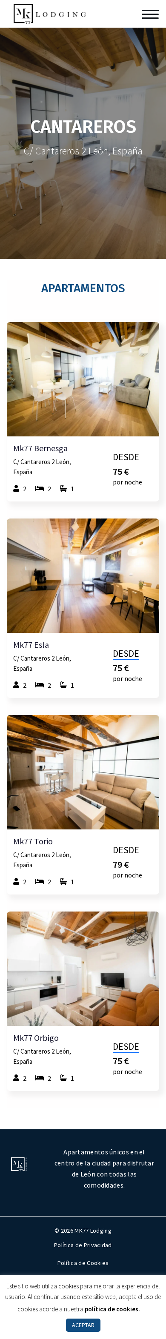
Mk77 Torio (33, 841)
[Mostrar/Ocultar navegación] (150, 14)
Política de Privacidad (83, 1245)
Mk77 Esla (31, 645)
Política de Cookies (83, 1263)
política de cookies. (112, 1309)
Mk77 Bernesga (40, 448)
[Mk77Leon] (50, 13)
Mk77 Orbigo (36, 1038)
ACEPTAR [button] (83, 1325)
